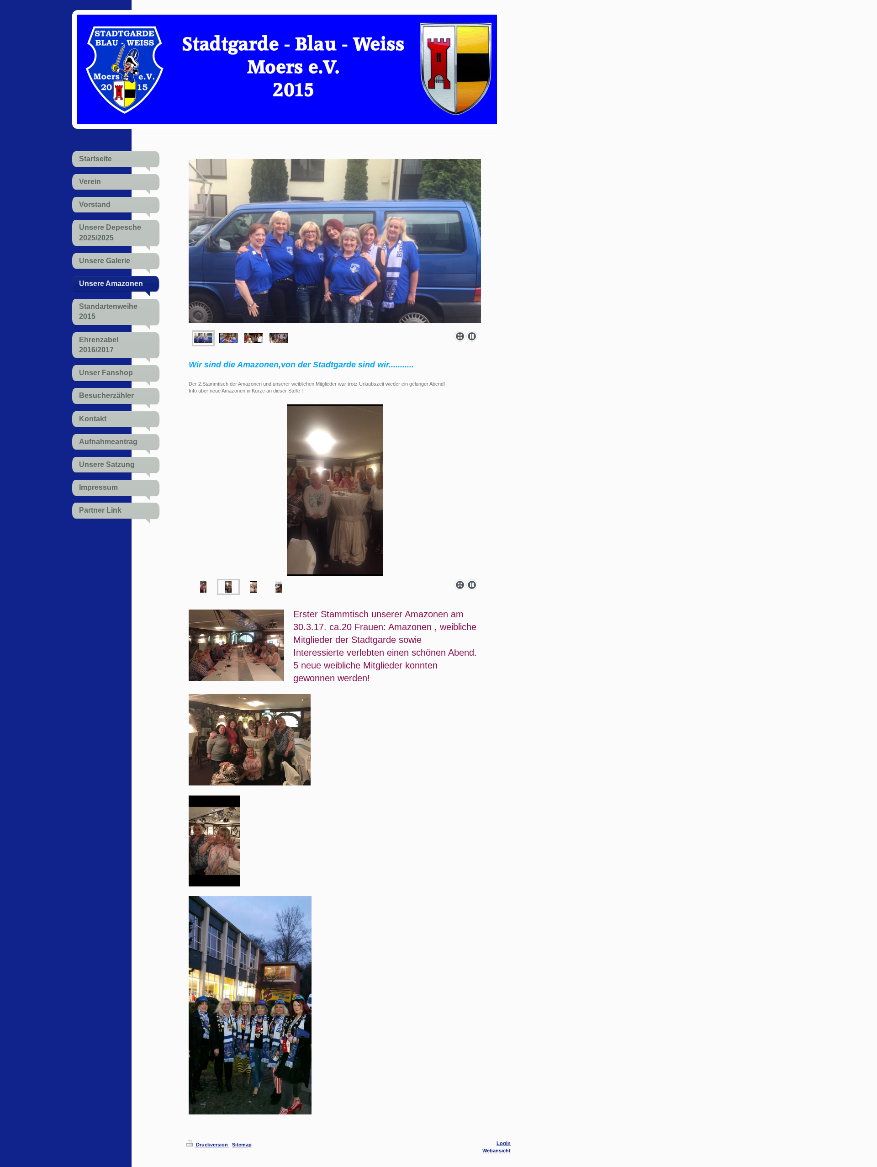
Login (504, 1143)
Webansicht (496, 1150)
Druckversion (212, 1144)
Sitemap (242, 1144)
